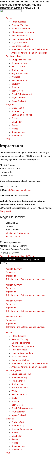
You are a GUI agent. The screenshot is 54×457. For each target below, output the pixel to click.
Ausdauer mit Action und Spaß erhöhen (30, 363)
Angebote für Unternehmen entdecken (29, 367)
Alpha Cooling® (19, 415)
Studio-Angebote (13, 370)
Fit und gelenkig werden (23, 346)
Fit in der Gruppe (19, 350)
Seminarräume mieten (22, 429)
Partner (15, 439)
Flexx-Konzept (18, 381)
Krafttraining (17, 384)
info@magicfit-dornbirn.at (19, 190)
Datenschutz (12, 272)
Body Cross (17, 405)
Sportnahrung (18, 425)
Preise (15, 432)
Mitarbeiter (16, 436)
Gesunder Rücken (20, 360)
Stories (9, 332)
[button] (30, 18)
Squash (15, 401)
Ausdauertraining (19, 377)
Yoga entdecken (19, 356)
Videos (15, 443)
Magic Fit (10, 419)
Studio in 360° (18, 422)
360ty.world (5, 211)
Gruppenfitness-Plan (21, 374)
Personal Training (20, 339)
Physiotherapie (18, 412)
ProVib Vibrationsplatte (22, 408)
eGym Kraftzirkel (20, 388)
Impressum (11, 276)
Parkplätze (17, 450)
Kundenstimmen (19, 446)
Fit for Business (19, 336)
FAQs (8, 453)
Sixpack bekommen (21, 343)
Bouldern (16, 398)
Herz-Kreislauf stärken (22, 353)
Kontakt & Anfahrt (14, 269)
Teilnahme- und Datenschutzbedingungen (25, 279)
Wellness (16, 391)
